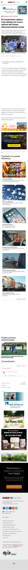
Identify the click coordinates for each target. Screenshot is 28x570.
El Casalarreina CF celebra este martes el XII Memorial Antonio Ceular (12, 357)
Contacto (5, 537)
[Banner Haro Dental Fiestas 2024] (14, 408)
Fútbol (11, 16)
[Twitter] (7, 508)
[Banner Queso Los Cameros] (14, 449)
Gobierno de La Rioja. (12, 547)
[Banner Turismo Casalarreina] (14, 130)
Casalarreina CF (8, 151)
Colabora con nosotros (9, 533)
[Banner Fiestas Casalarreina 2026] (14, 426)
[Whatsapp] (16, 508)
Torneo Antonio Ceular (12, 153)
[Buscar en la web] (1, 2)
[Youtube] (13, 508)
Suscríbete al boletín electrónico (12, 531)
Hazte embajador (7, 522)
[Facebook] (4, 508)
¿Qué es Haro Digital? (8, 520)
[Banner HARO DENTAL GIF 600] (14, 13)
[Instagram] (10, 508)
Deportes (5, 16)
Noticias (15, 16)
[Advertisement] (14, 92)
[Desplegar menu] (26, 2)
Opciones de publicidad (9, 525)
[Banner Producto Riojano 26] (14, 460)
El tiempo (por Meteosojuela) (11, 529)
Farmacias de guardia (8, 527)
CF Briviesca (16, 151)
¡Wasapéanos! (6, 535)
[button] (14, 563)
